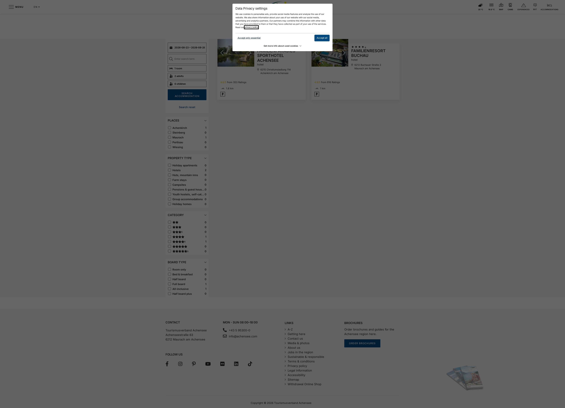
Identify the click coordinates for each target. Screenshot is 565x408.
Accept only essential (249, 37)
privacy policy (251, 27)
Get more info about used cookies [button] (281, 46)
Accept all (322, 37)
